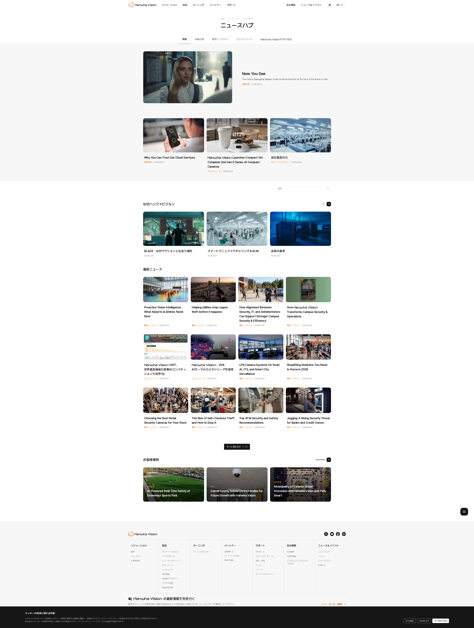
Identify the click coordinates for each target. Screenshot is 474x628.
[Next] (329, 204)
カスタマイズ (424, 621)
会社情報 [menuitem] (290, 4)
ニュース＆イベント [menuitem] (311, 4)
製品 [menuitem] (185, 4)
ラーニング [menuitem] (198, 4)
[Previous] (323, 204)
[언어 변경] (329, 4)
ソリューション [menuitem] (169, 4)
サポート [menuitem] (231, 4)
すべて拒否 (410, 621)
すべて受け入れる (440, 621)
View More (320, 460)
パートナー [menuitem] (215, 4)
